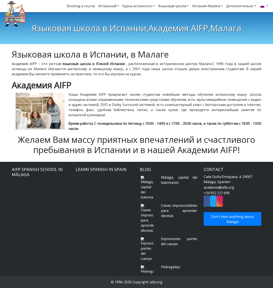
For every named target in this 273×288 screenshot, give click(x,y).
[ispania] (264, 6)
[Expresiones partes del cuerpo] (147, 249)
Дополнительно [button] (239, 6)
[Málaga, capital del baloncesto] (147, 188)
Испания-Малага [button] (206, 6)
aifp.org (156, 282)
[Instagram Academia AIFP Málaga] (219, 202)
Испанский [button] (107, 6)
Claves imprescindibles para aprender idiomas (179, 210)
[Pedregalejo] (147, 269)
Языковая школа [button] (172, 6)
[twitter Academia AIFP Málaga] (213, 202)
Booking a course (81, 6)
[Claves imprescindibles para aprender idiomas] (147, 218)
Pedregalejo (170, 267)
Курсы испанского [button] (137, 6)
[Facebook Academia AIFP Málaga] (207, 202)
